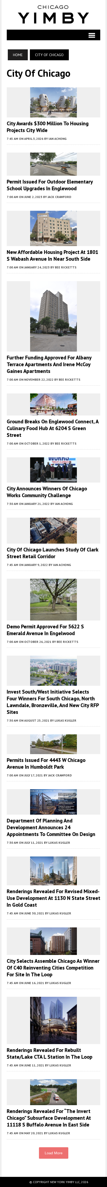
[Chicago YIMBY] (54, 15)
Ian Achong (57, 139)
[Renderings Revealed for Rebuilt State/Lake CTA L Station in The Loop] (53, 1040)
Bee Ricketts (65, 267)
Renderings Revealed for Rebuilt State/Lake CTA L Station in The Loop (49, 1053)
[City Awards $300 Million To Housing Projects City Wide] (53, 114)
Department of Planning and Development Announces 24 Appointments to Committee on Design (51, 827)
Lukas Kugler (65, 720)
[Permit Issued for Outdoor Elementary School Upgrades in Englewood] (53, 172)
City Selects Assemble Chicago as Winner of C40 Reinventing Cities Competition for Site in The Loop (53, 968)
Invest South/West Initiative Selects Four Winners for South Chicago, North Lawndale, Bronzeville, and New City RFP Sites (53, 701)
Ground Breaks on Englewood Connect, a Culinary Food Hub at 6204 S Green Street (52, 428)
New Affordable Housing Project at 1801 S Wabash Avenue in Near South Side (52, 255)
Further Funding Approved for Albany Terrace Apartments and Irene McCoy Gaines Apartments (49, 364)
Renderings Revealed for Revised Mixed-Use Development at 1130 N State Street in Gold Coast (53, 898)
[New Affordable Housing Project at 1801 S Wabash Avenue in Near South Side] (53, 242)
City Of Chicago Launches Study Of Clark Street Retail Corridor (52, 553)
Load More (54, 1153)
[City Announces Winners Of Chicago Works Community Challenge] (53, 479)
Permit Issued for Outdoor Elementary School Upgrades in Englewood (50, 185)
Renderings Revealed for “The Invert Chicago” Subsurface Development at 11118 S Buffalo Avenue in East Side (49, 1118)
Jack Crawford (59, 197)
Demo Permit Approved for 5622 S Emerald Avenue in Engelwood (45, 630)
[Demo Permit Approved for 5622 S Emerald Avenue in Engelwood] (53, 616)
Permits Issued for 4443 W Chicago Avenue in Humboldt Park (46, 763)
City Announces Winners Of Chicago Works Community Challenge (47, 492)
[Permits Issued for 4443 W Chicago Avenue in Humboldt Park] (53, 750)
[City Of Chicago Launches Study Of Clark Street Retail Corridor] (53, 540)
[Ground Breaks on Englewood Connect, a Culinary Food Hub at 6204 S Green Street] (53, 412)
